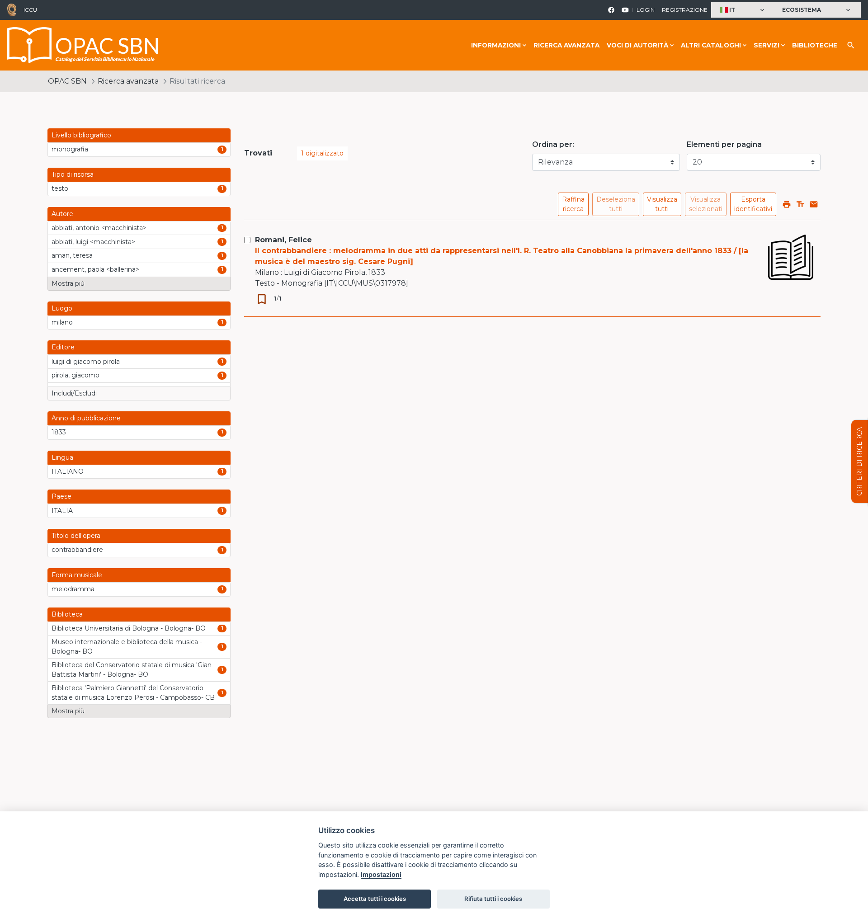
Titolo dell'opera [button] (76, 536)
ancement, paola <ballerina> (95, 269)
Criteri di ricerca (859, 461)
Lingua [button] (62, 457)
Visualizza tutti (662, 204)
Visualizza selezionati (705, 204)
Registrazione (685, 9)
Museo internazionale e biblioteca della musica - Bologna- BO (127, 646)
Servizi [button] (766, 45)
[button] (743, 10)
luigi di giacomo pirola (86, 362)
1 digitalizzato (322, 153)
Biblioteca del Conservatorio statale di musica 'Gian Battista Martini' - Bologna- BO (132, 669)
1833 (59, 432)
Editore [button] (63, 347)
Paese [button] (61, 496)
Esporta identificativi (753, 204)
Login (646, 9)
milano (62, 322)
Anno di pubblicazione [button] (86, 418)
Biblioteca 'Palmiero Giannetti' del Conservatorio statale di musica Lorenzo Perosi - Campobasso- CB (133, 693)
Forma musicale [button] (77, 575)
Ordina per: (553, 144)
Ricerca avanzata (566, 45)
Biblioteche (814, 45)
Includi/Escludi (74, 393)
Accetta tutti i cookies (375, 898)
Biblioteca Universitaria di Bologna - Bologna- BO (129, 628)
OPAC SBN (67, 81)
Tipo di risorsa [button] (73, 174)
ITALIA (62, 511)
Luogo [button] (62, 308)
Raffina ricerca (573, 204)
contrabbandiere (77, 550)
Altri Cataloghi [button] (711, 45)
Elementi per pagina (724, 144)
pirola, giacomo (75, 375)
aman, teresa (72, 255)
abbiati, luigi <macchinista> (93, 242)
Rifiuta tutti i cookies (493, 898)
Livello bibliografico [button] (81, 135)
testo (60, 188)
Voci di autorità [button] (637, 45)
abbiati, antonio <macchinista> (99, 228)
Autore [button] (62, 214)
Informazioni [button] (496, 45)
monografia (70, 149)
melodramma (73, 589)
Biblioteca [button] (67, 614)
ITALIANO (68, 471)
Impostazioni (381, 874)
